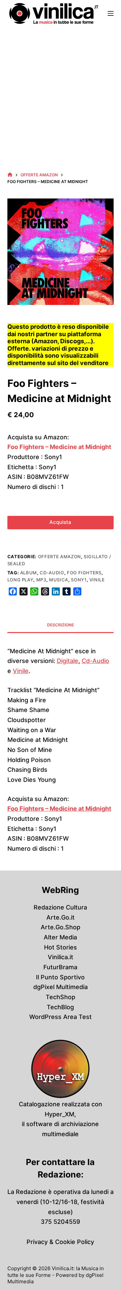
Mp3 (41, 579)
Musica (58, 579)
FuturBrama (60, 967)
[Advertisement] (60, 90)
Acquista (60, 522)
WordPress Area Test (60, 1016)
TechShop (60, 996)
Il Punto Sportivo (60, 977)
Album (28, 572)
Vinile (97, 579)
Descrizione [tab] (60, 624)
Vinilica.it (60, 957)
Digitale (67, 660)
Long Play (20, 579)
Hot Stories (60, 947)
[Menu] (111, 13)
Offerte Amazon (59, 556)
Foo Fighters (84, 572)
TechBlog (60, 1007)
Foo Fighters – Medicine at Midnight (59, 446)
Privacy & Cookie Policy (60, 1241)
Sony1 (78, 579)
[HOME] (9, 174)
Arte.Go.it (60, 917)
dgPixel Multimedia (60, 986)
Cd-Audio (52, 572)
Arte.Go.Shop (60, 927)
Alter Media (60, 937)
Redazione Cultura (60, 907)
